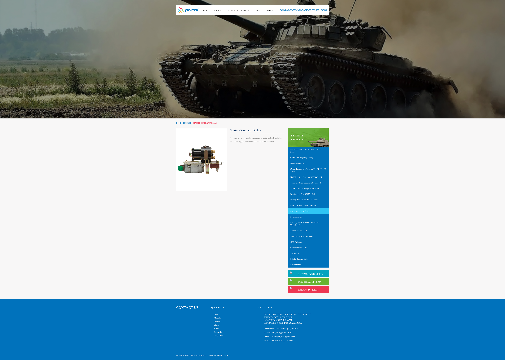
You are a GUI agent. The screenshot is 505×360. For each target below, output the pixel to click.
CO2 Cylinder (296, 242)
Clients (245, 10)
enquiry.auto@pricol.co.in (285, 337)
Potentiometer (296, 217)
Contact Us (218, 332)
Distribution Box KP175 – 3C (302, 194)
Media (257, 10)
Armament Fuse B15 (298, 231)
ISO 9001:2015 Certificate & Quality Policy (305, 150)
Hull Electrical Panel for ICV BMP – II (306, 177)
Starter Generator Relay (300, 211)
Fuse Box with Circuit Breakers (303, 205)
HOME (204, 10)
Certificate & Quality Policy (301, 158)
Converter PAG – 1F (298, 248)
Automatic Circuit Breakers (301, 236)
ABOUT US (217, 10)
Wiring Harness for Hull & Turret (303, 200)
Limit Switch (295, 265)
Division (217, 321)
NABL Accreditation (298, 163)
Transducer (294, 253)
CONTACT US (271, 10)
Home (178, 123)
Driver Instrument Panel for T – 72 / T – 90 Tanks (308, 170)
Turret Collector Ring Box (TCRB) (304, 188)
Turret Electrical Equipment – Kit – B (305, 183)
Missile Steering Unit (298, 259)
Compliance (218, 336)
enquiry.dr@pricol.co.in (291, 329)
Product (187, 123)
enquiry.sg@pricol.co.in (282, 333)
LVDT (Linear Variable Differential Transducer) (304, 223)
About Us (217, 318)
